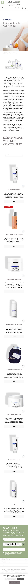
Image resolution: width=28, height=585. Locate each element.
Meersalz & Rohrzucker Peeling (14, 279)
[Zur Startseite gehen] (14, 3)
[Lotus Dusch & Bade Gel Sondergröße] (14, 219)
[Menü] (2, 8)
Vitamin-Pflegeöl (14, 505)
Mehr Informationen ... (17, 576)
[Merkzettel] (18, 8)
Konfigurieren (20, 579)
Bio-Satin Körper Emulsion (14, 189)
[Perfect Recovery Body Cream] (14, 399)
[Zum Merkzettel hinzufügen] (23, 186)
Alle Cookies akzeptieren (14, 582)
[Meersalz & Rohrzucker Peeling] (14, 264)
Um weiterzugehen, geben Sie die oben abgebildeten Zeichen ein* (14, 546)
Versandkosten (20, 569)
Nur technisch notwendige (10, 579)
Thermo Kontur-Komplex (14, 459)
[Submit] (22, 539)
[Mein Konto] (22, 8)
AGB (12, 553)
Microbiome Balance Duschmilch (14, 324)
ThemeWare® (23, 571)
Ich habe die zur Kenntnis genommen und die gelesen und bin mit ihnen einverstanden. (13, 553)
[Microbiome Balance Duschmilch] (14, 309)
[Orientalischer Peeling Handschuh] (14, 354)
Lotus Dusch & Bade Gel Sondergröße (14, 234)
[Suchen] (15, 8)
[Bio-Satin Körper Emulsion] (14, 174)
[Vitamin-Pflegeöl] (14, 489)
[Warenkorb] (25, 8)
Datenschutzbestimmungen (13, 552)
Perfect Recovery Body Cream (14, 414)
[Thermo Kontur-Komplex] (14, 444)
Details (14, 201)
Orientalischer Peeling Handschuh (14, 369)
